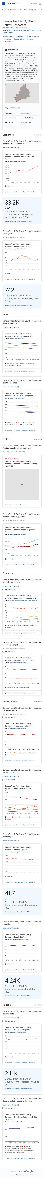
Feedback (33, 4)
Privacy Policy (30, 1175)
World (11, 32)
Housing (30, 39)
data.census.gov (22, 600)
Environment (8, 41)
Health (29, 36)
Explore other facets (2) (11, 148)
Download (9, 192)
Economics (19, 36)
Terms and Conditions (17, 1175)
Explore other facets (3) (11, 776)
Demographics (19, 39)
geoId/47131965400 (21, 27)
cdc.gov (12, 338)
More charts (38, 135)
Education (7, 39)
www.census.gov (10, 127)
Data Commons (13, 4)
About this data (21, 161)
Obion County (13, 30)
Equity (36, 36)
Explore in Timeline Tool (29, 192)
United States (31, 30)
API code (17, 192)
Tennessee (22, 30)
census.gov (13, 161)
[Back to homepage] (3, 3)
